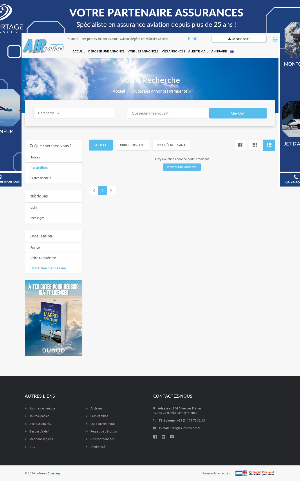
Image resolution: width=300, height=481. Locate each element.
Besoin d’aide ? (39, 431)
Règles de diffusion (103, 431)
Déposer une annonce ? (182, 167)
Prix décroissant (171, 145)
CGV (32, 447)
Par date (101, 145)
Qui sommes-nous (102, 423)
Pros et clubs (99, 416)
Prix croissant (132, 145)
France (35, 247)
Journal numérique (42, 408)
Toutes (35, 157)
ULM (34, 207)
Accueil (119, 91)
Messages (38, 218)
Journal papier (39, 416)
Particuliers (39, 167)
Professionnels (41, 178)
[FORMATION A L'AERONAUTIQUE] (53, 317)
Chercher (238, 113)
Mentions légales (41, 439)
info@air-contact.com (185, 428)
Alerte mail (97, 447)
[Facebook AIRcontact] (189, 39)
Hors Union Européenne (48, 268)
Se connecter (240, 39)
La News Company (48, 473)
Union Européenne (43, 258)
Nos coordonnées (102, 439)
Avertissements (40, 423)
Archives (96, 408)
